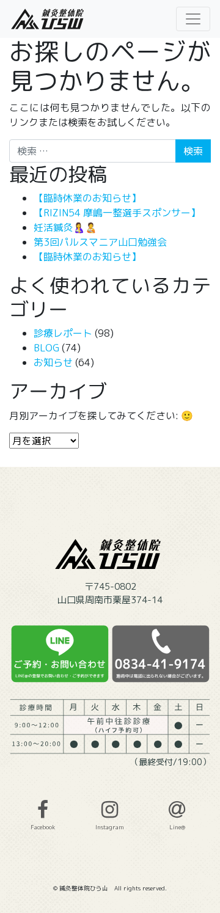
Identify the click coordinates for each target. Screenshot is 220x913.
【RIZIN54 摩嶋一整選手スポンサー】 (117, 212)
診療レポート (63, 333)
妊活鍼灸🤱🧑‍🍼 (65, 227)
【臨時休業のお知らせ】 (87, 198)
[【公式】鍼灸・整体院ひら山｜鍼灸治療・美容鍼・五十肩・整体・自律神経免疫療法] (49, 19)
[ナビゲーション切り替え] (193, 19)
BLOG (46, 347)
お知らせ (53, 362)
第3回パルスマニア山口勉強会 (100, 242)
